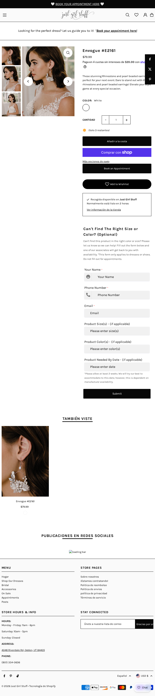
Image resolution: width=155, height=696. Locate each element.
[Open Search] (127, 15)
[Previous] (28, 81)
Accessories (9, 589)
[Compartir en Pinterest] (150, 79)
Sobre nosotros (90, 576)
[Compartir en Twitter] (150, 69)
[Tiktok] (18, 676)
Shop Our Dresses (12, 580)
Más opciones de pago (96, 161)
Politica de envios (91, 589)
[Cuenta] (145, 15)
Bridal (5, 585)
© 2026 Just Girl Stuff (14, 686)
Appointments (10, 597)
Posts (5, 601)
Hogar (5, 576)
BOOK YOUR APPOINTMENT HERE (77, 4)
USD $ (144, 675)
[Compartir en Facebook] (150, 59)
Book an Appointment (117, 168)
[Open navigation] (30, 15)
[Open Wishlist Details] (136, 15)
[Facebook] (4, 676)
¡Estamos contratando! (94, 580)
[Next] (67, 81)
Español (122, 675)
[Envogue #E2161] (25, 461)
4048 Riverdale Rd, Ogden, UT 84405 (23, 650)
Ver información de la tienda (104, 209)
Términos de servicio (93, 597)
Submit (117, 393)
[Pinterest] (11, 676)
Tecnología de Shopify (42, 686)
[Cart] (151, 15)
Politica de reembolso (94, 585)
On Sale (6, 593)
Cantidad (89, 119)
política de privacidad (94, 593)
